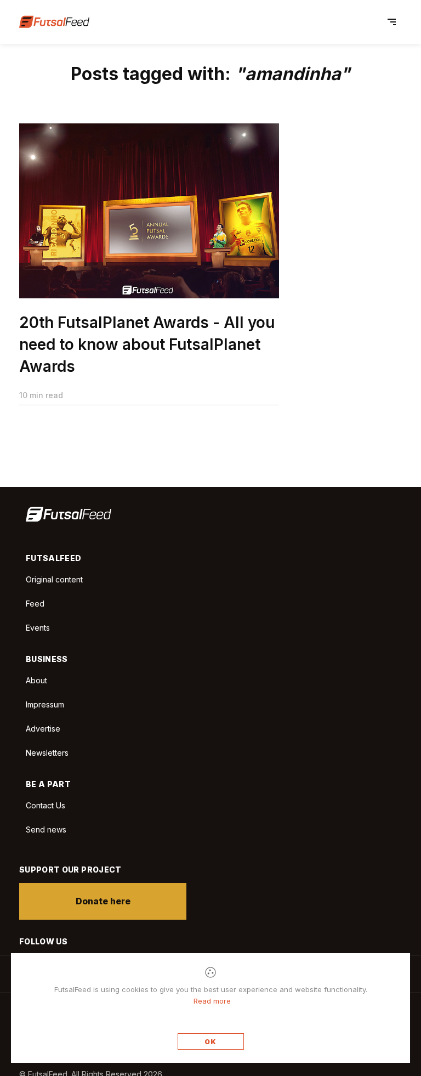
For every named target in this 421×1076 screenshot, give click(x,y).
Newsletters (47, 752)
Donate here (103, 901)
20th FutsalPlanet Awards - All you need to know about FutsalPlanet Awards (147, 344)
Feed (35, 603)
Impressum (45, 704)
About (36, 680)
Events (38, 627)
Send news (46, 829)
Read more (212, 1000)
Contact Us (45, 805)
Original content (54, 579)
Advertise (43, 728)
